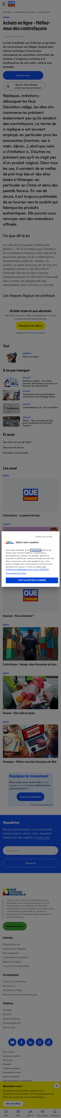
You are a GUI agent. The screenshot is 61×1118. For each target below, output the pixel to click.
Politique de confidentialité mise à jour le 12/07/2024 (27, 569)
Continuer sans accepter (43, 537)
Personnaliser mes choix (16, 573)
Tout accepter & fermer (32, 580)
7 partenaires (35, 550)
